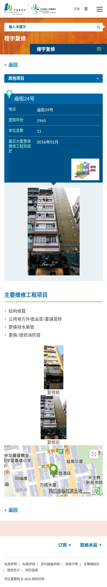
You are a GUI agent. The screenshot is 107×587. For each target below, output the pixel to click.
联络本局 (89, 545)
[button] (68, 49)
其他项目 (16, 78)
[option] (53, 232)
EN (77, 8)
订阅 (63, 545)
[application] (53, 471)
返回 (12, 65)
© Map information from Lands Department (69, 492)
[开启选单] (99, 9)
